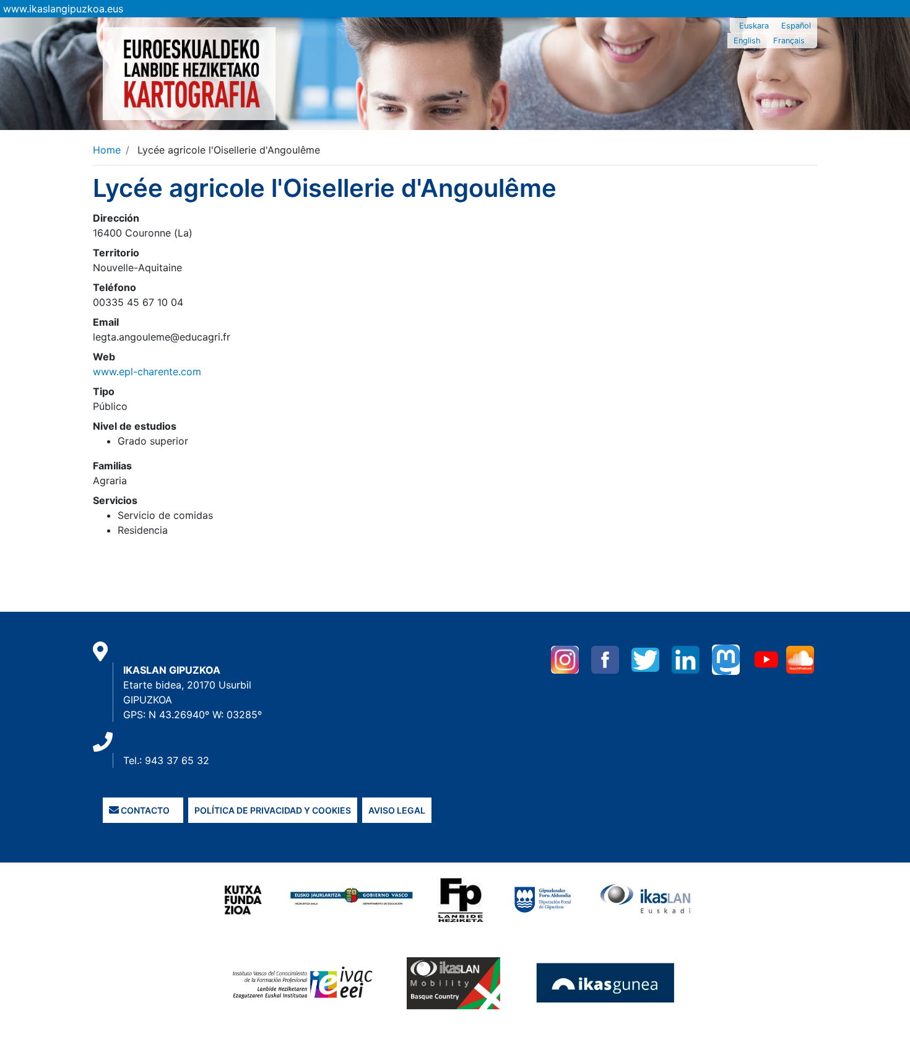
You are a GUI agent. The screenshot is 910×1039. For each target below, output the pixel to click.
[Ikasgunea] (605, 982)
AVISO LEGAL (396, 810)
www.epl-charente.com (147, 371)
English (747, 40)
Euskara (754, 25)
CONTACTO (144, 810)
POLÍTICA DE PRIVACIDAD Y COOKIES (272, 810)
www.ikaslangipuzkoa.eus (63, 8)
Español (796, 25)
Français (789, 40)
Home (107, 150)
